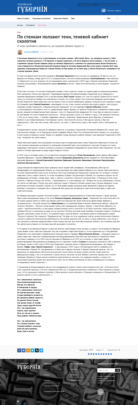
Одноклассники (76, 380)
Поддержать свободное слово (54, 391)
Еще (73, 18)
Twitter (73, 386)
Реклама (46, 375)
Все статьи (42, 25)
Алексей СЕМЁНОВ (31, 52)
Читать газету (114, 10)
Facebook (74, 369)
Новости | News (23, 18)
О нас (46, 369)
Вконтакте (74, 375)
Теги (108, 18)
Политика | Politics (61, 18)
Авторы (20, 25)
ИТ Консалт (111, 402)
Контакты (47, 380)
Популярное (30, 25)
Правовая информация (51, 386)
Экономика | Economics (41, 18)
